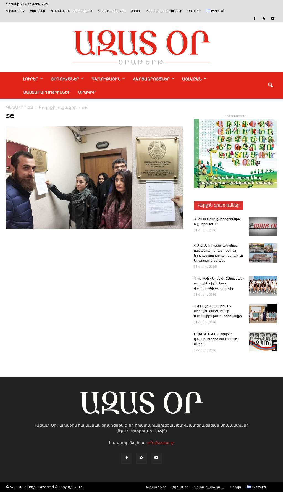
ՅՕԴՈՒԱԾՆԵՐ (65, 78)
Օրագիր (194, 11)
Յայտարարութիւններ (164, 11)
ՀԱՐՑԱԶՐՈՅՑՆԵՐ (151, 78)
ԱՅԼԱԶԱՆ (192, 78)
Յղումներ (37, 11)
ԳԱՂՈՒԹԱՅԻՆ (106, 78)
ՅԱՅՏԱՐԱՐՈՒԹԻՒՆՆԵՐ (46, 92)
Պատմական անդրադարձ (71, 11)
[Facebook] (254, 18)
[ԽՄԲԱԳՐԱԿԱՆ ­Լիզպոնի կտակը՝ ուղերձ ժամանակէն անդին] (263, 341)
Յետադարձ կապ (111, 11)
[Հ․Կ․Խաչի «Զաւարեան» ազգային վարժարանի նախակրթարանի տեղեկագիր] (263, 313)
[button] (270, 85)
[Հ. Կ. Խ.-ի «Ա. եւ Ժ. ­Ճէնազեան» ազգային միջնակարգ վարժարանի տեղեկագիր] (263, 286)
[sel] (94, 228)
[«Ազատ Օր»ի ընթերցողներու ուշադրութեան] (263, 226)
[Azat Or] (141, 47)
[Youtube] (273, 18)
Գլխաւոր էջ (15, 11)
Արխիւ (136, 11)
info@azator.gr (161, 442)
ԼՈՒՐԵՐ (30, 78)
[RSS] (264, 18)
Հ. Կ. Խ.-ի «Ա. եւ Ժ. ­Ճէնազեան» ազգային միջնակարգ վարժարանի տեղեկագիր (219, 283)
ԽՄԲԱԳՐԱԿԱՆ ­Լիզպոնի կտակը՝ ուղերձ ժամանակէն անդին (216, 339)
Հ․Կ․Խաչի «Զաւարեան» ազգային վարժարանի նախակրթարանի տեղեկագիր (218, 311)
